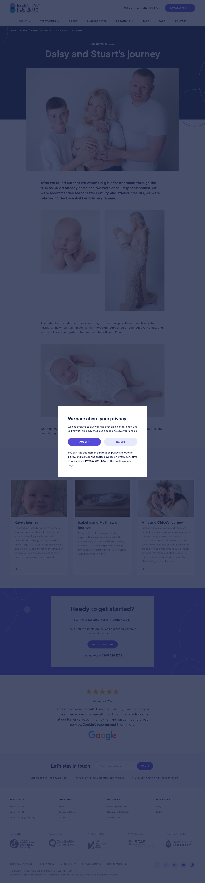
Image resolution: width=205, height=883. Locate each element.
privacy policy (110, 452)
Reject (120, 442)
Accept (84, 442)
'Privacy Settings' (95, 460)
